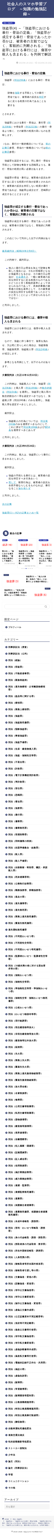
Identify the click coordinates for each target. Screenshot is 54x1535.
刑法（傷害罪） (16, 821)
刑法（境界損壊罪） (18, 1132)
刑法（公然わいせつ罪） (21, 1007)
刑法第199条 (30, 427)
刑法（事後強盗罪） (18, 735)
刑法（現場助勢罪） (18, 834)
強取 (17, 93)
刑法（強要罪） (16, 808)
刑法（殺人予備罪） (18, 861)
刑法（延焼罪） (16, 1047)
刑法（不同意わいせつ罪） (22, 936)
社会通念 (21, 277)
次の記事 (7, 504)
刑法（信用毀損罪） (18, 1165)
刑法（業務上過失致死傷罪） (23, 916)
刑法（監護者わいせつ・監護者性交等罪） (28, 957)
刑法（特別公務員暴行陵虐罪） (24, 1415)
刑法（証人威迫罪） (18, 1159)
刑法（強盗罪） (9, 23)
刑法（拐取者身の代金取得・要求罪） (28, 1244)
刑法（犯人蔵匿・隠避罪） (22, 1146)
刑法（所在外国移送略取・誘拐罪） (26, 1250)
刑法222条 (31, 127)
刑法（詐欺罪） (16, 768)
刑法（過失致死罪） (18, 910)
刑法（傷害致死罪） (18, 828)
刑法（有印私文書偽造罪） (22, 1336)
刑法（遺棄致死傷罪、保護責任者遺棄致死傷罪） (28, 1213)
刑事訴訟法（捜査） (18, 647)
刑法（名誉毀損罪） (18, 1093)
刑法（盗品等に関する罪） (22, 696)
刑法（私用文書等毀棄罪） (22, 1113)
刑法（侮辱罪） (16, 1099)
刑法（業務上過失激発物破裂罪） (25, 1073)
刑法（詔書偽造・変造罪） (22, 1283)
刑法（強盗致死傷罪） (19, 722)
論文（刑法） (15, 1461)
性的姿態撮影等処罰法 (19, 1441)
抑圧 (41, 97)
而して (12, 482)
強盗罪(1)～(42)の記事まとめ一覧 (20, 513)
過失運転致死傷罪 (17, 929)
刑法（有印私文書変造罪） (22, 1343)
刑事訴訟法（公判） (18, 653)
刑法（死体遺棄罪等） (19, 877)
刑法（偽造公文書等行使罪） (23, 1329)
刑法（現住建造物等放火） (22, 1027)
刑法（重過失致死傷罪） (21, 923)
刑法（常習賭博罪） (18, 1389)
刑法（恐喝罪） (16, 795)
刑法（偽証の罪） (17, 1369)
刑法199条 (31, 388)
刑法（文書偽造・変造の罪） (23, 1277)
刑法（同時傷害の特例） (21, 841)
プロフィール (14, 627)
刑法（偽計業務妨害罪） (21, 1172)
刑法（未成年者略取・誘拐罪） (24, 1221)
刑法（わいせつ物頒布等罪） (23, 1014)
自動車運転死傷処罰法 (19, 1428)
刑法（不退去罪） (17, 762)
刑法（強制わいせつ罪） (21, 975)
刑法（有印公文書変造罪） (22, 1296)
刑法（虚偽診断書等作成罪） (23, 1349)
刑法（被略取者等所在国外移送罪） (26, 1264)
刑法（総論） (15, 660)
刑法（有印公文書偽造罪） (22, 1290)
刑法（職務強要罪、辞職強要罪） (25, 890)
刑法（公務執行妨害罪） (21, 883)
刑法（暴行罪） (16, 814)
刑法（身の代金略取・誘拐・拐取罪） (28, 1237)
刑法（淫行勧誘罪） (18, 1020)
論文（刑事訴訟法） (18, 1468)
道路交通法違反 (16, 1435)
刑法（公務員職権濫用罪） (22, 1402)
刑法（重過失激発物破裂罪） (23, 1080)
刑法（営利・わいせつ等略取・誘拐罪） (26, 1229)
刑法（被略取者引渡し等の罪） (24, 1270)
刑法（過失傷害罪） (18, 903)
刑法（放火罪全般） (18, 1086)
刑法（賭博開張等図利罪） (22, 1395)
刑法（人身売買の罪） (19, 1257)
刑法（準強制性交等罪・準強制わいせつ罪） (28, 990)
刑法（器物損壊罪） (18, 1119)
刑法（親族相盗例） (18, 680)
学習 (10, 1474)
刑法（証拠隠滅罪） (18, 1152)
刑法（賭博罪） (16, 1382)
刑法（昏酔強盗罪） (18, 729)
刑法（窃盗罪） (16, 667)
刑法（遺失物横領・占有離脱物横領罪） (26, 688)
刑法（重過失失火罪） (19, 1067)
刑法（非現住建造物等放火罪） (24, 1034)
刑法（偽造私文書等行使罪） (23, 1356)
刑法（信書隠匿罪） (18, 1139)
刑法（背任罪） (16, 788)
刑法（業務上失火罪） (19, 1060)
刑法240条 (42, 349)
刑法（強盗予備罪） (18, 742)
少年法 (11, 1455)
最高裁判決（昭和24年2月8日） (19, 251)
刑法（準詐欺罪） (17, 782)
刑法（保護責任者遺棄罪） (22, 1205)
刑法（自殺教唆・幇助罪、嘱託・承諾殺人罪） (28, 869)
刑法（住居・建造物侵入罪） (23, 749)
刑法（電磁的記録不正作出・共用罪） (28, 1362)
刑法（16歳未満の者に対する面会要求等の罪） (27, 967)
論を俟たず (24, 488)
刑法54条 (12, 392)
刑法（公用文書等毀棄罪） (22, 1106)
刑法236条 (20, 80)
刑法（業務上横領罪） (19, 709)
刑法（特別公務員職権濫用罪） (24, 1408)
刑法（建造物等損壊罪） (21, 1126)
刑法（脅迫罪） (16, 801)
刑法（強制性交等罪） (19, 982)
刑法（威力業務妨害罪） (21, 1179)
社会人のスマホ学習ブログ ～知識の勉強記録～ (27, 8)
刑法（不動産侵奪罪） (19, 673)
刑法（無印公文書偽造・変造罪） (25, 1303)
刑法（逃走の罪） (17, 896)
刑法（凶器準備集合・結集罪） (24, 847)
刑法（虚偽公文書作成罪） (22, 1310)
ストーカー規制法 (17, 1448)
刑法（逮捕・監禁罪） (19, 1185)
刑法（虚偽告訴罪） (18, 1376)
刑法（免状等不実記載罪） (22, 1323)
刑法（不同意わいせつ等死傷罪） (25, 949)
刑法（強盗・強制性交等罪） (23, 755)
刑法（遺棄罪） (16, 1198)
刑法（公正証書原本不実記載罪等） (26, 1316)
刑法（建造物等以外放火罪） (23, 1040)
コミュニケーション (18, 1481)
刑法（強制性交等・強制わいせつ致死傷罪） (28, 999)
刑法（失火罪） (16, 1053)
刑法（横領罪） (16, 703)
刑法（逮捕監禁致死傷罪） (22, 1192)
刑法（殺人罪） (16, 854)
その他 (11, 1487)
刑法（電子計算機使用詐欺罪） (24, 775)
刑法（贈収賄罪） (17, 1422)
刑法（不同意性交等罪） (21, 943)
